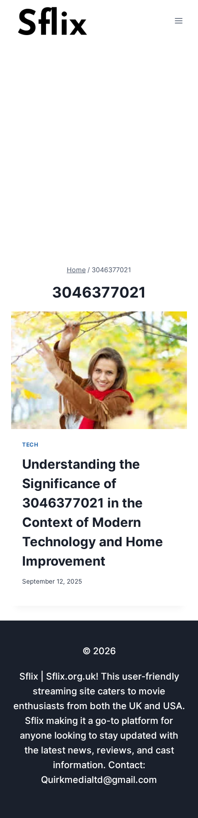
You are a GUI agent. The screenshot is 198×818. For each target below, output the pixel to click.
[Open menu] (178, 21)
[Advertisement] (99, 146)
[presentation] (99, 370)
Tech (30, 444)
